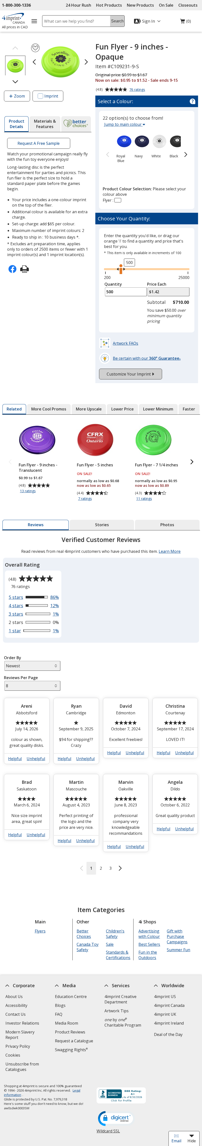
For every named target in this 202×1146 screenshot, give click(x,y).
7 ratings (85, 499)
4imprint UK (165, 1014)
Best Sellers (149, 944)
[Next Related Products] (192, 462)
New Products (140, 5)
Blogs (60, 1005)
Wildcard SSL (108, 1132)
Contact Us (15, 1014)
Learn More (170, 551)
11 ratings (144, 499)
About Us (14, 996)
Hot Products (109, 5)
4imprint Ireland (169, 1023)
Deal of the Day (168, 1034)
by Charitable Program (122, 1022)
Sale (110, 944)
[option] (121, 148)
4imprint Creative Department (120, 999)
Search (117, 21)
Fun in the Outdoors (148, 955)
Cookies (13, 1055)
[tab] (16, 124)
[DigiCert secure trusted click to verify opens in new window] (116, 1119)
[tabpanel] (101, 705)
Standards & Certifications (118, 955)
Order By (12, 657)
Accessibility (16, 1005)
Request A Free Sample (39, 143)
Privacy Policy (18, 1047)
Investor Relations (22, 1023)
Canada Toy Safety (88, 947)
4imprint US (165, 996)
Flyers (40, 931)
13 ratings (28, 491)
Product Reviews (70, 1032)
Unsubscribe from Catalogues (23, 1067)
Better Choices (84, 933)
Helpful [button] (15, 758)
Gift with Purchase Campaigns (177, 936)
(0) (185, 22)
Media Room (66, 1023)
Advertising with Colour (149, 933)
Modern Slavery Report (19, 1035)
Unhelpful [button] (36, 758)
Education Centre (71, 996)
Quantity (113, 284)
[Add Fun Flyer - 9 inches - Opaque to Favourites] (35, 48)
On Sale (166, 5)
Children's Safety (115, 933)
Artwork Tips (116, 1011)
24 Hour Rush (78, 5)
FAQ (58, 1014)
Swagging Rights (71, 1049)
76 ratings (137, 90)
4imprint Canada (169, 1005)
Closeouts (188, 5)
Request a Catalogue (74, 1041)
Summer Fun (178, 949)
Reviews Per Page (21, 677)
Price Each (156, 284)
